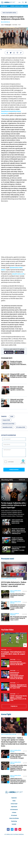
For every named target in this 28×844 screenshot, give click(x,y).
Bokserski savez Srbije (8, 423)
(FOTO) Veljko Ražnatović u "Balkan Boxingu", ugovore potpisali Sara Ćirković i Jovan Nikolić (13, 584)
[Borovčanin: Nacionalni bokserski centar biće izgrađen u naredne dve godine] (5, 390)
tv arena (7, 834)
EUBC (11, 416)
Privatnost (14, 815)
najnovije (14, 798)
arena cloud (14, 803)
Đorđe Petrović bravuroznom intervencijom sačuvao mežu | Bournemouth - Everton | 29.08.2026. (17, 675)
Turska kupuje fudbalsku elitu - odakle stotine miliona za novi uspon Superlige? (14, 505)
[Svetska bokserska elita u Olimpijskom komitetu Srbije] (5, 594)
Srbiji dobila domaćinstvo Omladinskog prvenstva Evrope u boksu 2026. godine (17, 607)
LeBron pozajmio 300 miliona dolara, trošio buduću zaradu (17, 521)
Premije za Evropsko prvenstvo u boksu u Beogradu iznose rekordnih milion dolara (18, 363)
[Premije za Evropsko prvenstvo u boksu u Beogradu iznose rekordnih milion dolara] (5, 365)
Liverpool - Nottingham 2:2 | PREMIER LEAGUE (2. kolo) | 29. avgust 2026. (18, 686)
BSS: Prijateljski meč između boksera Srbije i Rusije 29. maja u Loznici (18, 618)
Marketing (14, 821)
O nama (14, 812)
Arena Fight (6, 714)
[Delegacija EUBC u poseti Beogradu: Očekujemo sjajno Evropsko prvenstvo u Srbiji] (5, 377)
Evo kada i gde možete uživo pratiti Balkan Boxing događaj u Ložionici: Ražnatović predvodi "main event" (18, 768)
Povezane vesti (6, 358)
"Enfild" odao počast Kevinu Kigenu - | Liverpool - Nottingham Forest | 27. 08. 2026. (18, 698)
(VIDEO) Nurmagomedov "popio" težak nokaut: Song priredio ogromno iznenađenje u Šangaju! (18, 756)
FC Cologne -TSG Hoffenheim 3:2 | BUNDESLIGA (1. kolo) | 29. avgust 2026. (13, 654)
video (14, 801)
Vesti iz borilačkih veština (9, 12)
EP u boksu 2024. (20, 427)
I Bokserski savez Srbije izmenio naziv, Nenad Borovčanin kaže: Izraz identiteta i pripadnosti (17, 401)
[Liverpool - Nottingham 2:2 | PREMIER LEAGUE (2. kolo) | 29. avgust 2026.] (5, 686)
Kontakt (14, 824)
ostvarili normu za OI (18, 274)
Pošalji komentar (14, 469)
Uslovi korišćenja (14, 818)
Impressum (14, 806)
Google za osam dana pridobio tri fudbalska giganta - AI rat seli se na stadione (18, 540)
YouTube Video (7, 630)
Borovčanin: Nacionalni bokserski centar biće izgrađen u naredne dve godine (17, 388)
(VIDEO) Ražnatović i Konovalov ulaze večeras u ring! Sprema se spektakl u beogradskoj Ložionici (18, 781)
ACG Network (14, 809)
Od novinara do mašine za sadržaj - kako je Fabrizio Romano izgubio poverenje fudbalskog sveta (19, 531)
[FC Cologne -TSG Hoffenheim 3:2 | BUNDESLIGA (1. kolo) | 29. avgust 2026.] (14, 640)
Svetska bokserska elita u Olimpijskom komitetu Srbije (17, 595)
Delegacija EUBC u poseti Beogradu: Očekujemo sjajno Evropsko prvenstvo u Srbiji (18, 375)
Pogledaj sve (22, 479)
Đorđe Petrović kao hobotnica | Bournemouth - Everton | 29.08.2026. (18, 663)
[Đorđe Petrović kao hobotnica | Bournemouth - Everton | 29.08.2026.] (5, 663)
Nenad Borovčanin (7, 427)
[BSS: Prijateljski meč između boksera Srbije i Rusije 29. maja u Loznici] (5, 617)
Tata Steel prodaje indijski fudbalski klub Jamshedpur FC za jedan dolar (18, 549)
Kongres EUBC (6, 420)
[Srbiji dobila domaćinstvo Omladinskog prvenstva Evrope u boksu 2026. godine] (5, 605)
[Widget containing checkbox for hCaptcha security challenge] (14, 462)
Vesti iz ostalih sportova (14, 614)
